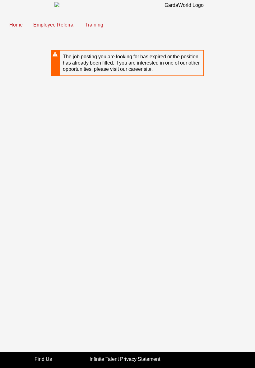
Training (94, 24)
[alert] (127, 63)
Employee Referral (54, 24)
